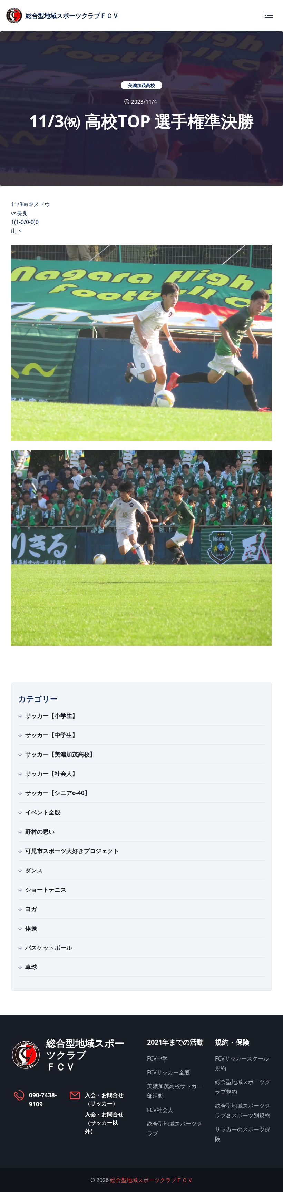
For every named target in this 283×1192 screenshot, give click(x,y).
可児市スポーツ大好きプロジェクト (72, 851)
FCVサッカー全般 (168, 1072)
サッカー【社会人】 (51, 774)
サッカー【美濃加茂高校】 (60, 754)
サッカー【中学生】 (51, 735)
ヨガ (31, 909)
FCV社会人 (160, 1110)
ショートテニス (45, 889)
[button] (141, 343)
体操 (31, 928)
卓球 (31, 967)
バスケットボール (48, 947)
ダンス (34, 870)
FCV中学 (157, 1058)
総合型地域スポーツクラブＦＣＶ (151, 1180)
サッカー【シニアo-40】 (57, 793)
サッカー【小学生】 (51, 716)
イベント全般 (42, 812)
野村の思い (40, 832)
